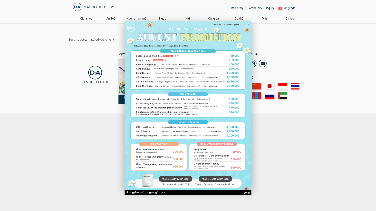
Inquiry (270, 8)
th (295, 86)
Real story (237, 8)
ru (269, 95)
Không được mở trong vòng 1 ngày (146, 192)
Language (288, 8)
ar (282, 95)
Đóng (246, 192)
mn (256, 95)
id (282, 86)
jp (269, 86)
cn (256, 86)
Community (255, 8)
